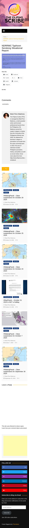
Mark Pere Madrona (10, 202)
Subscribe (7, 512)
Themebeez (16, 524)
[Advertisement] (16, 446)
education (16, 190)
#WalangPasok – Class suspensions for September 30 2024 (14, 371)
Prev (6, 168)
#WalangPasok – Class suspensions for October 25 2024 (13, 233)
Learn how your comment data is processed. (14, 428)
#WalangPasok (7, 190)
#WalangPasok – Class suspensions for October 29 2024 (13, 197)
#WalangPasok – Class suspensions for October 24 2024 (13, 269)
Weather (6, 192)
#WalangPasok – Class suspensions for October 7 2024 (12, 336)
